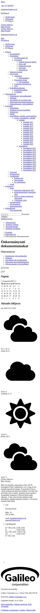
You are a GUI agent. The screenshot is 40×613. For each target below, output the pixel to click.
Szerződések (23, 146)
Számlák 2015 (28, 130)
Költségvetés (18, 178)
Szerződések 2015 (29, 156)
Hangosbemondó (16, 206)
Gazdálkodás (14, 176)
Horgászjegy (23, 70)
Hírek (12, 188)
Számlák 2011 (28, 122)
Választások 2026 (20, 200)
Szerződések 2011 (29, 148)
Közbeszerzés (14, 174)
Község (8, 52)
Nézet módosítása (7, 604)
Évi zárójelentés (19, 182)
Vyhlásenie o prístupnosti (9, 610)
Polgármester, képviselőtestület (20, 96)
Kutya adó (22, 64)
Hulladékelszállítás (20, 90)
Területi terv (14, 112)
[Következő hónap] (15, 281)
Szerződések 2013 (29, 152)
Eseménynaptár (15, 202)
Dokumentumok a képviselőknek (21, 104)
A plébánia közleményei (22, 84)
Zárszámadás (18, 180)
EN (9, 19)
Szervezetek (14, 74)
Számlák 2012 (28, 124)
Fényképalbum (24, 78)
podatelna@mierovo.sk (18, 518)
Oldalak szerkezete (20, 604)
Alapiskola (18, 76)
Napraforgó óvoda (20, 80)
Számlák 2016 (28, 132)
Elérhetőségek (10, 208)
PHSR (12, 114)
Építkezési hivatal (25, 66)
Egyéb (12, 184)
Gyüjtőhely (18, 92)
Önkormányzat (10, 94)
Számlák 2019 (28, 138)
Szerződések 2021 (29, 168)
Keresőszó (25, 214)
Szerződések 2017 (29, 160)
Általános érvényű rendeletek (20, 110)
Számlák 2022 (28, 144)
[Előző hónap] (2, 281)
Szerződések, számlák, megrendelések (23, 116)
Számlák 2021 (28, 142)
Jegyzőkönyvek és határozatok (20, 100)
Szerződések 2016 (29, 158)
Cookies (22, 610)
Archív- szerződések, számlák (24, 118)
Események (9, 186)
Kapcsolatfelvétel (16, 210)
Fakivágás (22, 68)
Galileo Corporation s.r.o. (18, 597)
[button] (5, 13)
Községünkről (15, 54)
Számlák (22, 120)
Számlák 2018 (28, 136)
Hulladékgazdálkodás (17, 88)
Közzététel (9, 106)
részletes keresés (6, 219)
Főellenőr (13, 98)
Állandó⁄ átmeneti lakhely (28, 62)
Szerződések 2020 (29, 166)
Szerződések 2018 (29, 162)
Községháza (14, 56)
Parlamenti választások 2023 (24, 190)
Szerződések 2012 (29, 150)
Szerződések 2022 (29, 170)
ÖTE (16, 86)
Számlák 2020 (28, 140)
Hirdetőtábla (14, 108)
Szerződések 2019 (29, 164)
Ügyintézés (18, 60)
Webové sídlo (31, 610)
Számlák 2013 (28, 126)
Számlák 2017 (28, 134)
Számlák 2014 (28, 128)
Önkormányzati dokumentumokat (21, 102)
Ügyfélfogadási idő (21, 58)
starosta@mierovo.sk (12, 520)
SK (10, 17)
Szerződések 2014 (29, 154)
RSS (29, 604)
